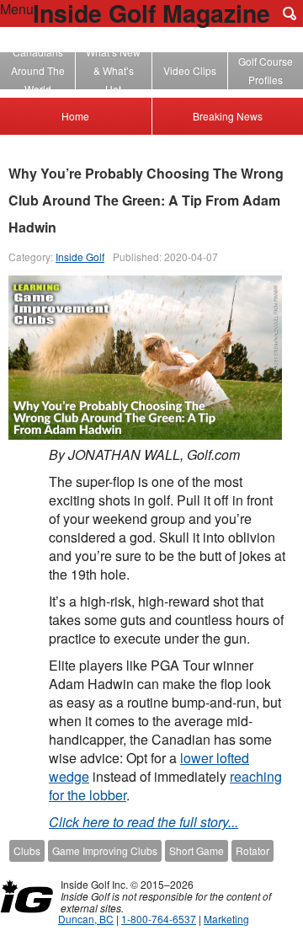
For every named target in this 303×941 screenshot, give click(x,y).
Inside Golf (80, 256)
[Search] (289, 13)
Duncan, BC (86, 919)
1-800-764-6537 (158, 919)
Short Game (196, 850)
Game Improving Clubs (104, 850)
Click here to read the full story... (143, 821)
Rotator (252, 850)
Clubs (26, 850)
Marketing (226, 919)
